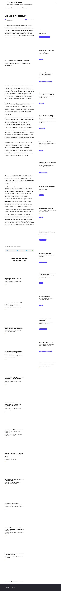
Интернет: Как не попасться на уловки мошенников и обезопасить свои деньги (14, 529)
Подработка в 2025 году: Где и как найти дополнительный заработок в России (14, 455)
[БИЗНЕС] (47, 206)
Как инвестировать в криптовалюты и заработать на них (14, 554)
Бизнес (19, 7)
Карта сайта (14, 581)
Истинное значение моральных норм (47, 362)
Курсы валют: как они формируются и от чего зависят (14, 480)
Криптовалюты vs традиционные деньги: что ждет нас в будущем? (14, 328)
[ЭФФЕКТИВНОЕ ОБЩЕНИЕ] (47, 48)
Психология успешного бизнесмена (45, 319)
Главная (7, 7)
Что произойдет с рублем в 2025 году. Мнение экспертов (13, 303)
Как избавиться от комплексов (47, 186)
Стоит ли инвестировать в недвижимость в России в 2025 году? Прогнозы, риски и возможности (13, 404)
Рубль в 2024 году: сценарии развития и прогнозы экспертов (13, 504)
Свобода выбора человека (46, 72)
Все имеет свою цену (44, 296)
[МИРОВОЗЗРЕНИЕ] (47, 183)
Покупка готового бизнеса (46, 208)
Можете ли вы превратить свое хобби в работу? (47, 163)
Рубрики (24, 7)
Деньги (13, 7)
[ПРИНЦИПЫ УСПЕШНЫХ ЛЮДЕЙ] (47, 90)
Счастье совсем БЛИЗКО (45, 253)
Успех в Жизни (15, 2)
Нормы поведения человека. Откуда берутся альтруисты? (46, 93)
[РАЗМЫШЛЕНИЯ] (47, 251)
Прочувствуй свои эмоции (46, 342)
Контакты (21, 581)
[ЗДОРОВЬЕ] (47, 139)
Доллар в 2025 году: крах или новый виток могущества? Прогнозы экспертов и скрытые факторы (14, 378)
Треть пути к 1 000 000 (45, 141)
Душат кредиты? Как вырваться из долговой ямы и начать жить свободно (14, 431)
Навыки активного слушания (46, 50)
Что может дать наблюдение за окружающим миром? (47, 273)
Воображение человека (45, 231)
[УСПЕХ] (47, 70)
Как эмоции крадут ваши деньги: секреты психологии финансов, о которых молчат (14, 353)
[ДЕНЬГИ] (47, 113)
